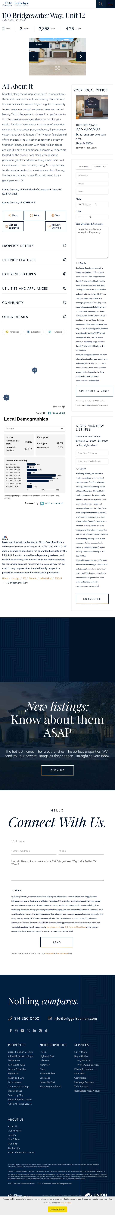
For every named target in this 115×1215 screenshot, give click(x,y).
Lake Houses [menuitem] (14, 1082)
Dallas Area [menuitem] (14, 1060)
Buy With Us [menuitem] (83, 1060)
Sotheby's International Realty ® (18, 1171)
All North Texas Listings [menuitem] (20, 1056)
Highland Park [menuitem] (47, 1056)
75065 (58, 578)
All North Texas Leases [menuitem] (20, 1103)
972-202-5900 (88, 129)
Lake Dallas (46, 578)
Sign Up (57, 770)
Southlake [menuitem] (45, 1077)
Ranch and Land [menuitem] (16, 1077)
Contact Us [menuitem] (14, 1148)
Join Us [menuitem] (12, 1135)
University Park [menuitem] (47, 1082)
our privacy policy (53, 927)
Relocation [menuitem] (79, 1073)
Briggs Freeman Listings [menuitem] (20, 1051)
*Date (78, 198)
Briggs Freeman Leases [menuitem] (20, 1099)
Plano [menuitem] (42, 1069)
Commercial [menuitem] (80, 1077)
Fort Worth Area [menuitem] (16, 1064)
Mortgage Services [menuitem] (84, 1082)
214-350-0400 (26, 1018)
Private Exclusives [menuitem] (83, 1069)
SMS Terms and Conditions (95, 368)
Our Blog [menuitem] (12, 1143)
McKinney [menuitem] (45, 1064)
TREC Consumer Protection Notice (21, 1184)
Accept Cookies (57, 1209)
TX (24, 578)
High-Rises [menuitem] (13, 1073)
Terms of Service (98, 405)
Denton (33, 578)
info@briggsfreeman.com (75, 1018)
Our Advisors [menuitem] (15, 1130)
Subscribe (92, 599)
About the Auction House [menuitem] (21, 1152)
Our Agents (92, 148)
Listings (16, 578)
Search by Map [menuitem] (16, 1095)
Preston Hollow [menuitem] (47, 1073)
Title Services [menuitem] (81, 1086)
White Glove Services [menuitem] (88, 1064)
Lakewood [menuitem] (45, 1060)
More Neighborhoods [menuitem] (51, 1086)
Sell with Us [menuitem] (80, 1051)
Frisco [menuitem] (43, 1051)
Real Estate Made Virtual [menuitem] (87, 1090)
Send (57, 942)
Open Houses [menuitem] (15, 1090)
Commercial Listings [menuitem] (18, 1086)
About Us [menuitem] (13, 1126)
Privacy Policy (85, 405)
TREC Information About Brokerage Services (55, 1184)
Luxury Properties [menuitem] (17, 1069)
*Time (78, 211)
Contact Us (81, 148)
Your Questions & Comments (89, 223)
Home (5, 578)
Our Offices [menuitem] (14, 1139)
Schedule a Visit (100, 167)
